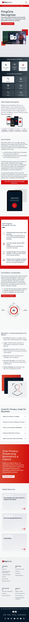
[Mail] (20, 618)
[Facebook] (11, 618)
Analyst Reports (19, 575)
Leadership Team (6, 574)
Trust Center (5, 578)
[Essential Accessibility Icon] (14, 612)
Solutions (17, 571)
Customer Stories (19, 569)
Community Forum (20, 593)
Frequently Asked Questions (19, 598)
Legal (4, 614)
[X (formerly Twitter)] (5, 618)
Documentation (19, 595)
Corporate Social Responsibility (6, 572)
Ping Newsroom (6, 581)
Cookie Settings (21, 614)
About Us (4, 569)
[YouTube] (14, 618)
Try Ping (4, 593)
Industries (17, 573)
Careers (4, 576)
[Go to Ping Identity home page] (7, 2)
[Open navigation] (26, 2)
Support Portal (19, 591)
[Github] (17, 618)
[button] (14, 38)
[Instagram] (24, 618)
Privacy (9, 614)
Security (14, 614)
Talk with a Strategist (7, 591)
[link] (7, 23)
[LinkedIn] (8, 618)
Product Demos (6, 595)
